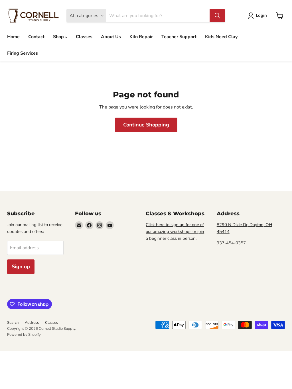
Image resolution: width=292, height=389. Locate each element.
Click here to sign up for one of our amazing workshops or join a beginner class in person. (175, 231)
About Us (111, 37)
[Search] (217, 15)
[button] (258, 15)
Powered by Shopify (24, 334)
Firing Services (22, 53)
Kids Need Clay (221, 37)
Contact (36, 37)
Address (32, 322)
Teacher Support (178, 37)
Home (13, 37)
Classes (84, 37)
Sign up (21, 266)
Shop (59, 37)
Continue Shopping (146, 124)
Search (13, 322)
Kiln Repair (141, 37)
